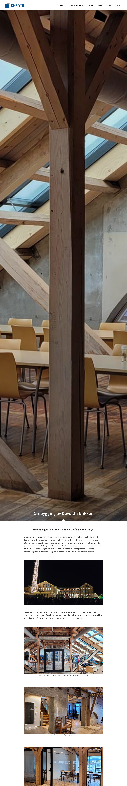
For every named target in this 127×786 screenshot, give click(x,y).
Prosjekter (91, 5)
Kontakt (117, 5)
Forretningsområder (77, 5)
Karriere (109, 5)
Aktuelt (100, 5)
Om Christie (61, 5)
